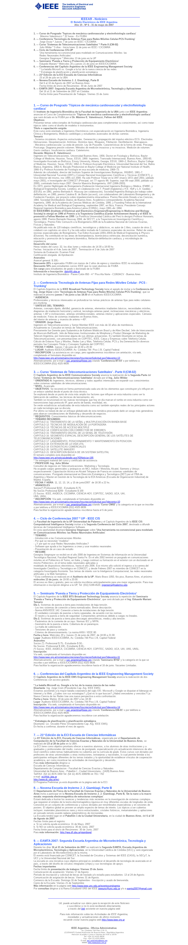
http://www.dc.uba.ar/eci (46, 779)
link (83, 908)
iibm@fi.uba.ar (72, 271)
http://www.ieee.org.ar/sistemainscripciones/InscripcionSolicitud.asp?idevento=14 (77, 707)
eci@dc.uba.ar (49, 776)
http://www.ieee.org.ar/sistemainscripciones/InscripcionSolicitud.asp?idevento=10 (77, 501)
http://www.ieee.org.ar (113, 919)
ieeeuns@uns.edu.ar (109, 888)
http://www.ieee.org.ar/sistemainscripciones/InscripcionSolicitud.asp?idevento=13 (77, 358)
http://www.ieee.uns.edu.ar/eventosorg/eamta (96, 885)
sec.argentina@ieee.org (78, 360)
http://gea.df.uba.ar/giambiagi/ (76, 832)
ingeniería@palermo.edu (114, 585)
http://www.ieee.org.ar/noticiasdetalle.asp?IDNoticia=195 (63, 457)
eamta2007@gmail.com (139, 888)
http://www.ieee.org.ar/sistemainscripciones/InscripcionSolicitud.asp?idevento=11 (77, 657)
